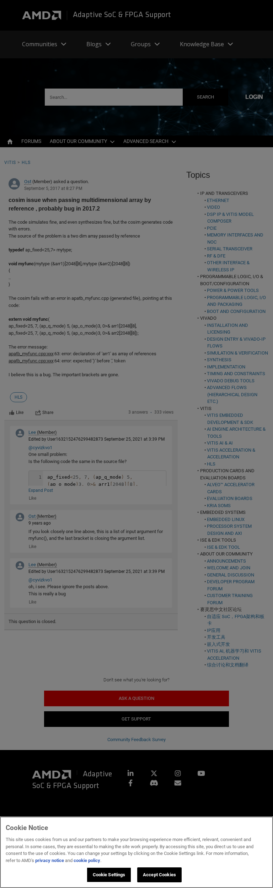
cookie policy (87, 860)
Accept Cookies (159, 874)
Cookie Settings (109, 874)
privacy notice (49, 860)
